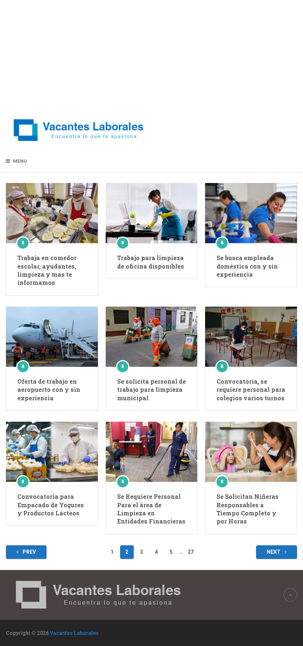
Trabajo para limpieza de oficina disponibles (150, 262)
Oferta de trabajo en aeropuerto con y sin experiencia (48, 389)
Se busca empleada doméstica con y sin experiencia (247, 266)
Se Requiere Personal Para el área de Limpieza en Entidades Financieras (151, 509)
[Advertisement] (79, 55)
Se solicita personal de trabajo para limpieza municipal (151, 389)
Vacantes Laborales (74, 633)
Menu (20, 161)
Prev (28, 552)
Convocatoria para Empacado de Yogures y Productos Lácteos (50, 505)
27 (191, 552)
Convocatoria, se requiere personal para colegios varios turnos (251, 389)
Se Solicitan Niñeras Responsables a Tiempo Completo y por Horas (248, 509)
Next (274, 552)
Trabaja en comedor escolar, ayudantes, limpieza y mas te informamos (46, 270)
